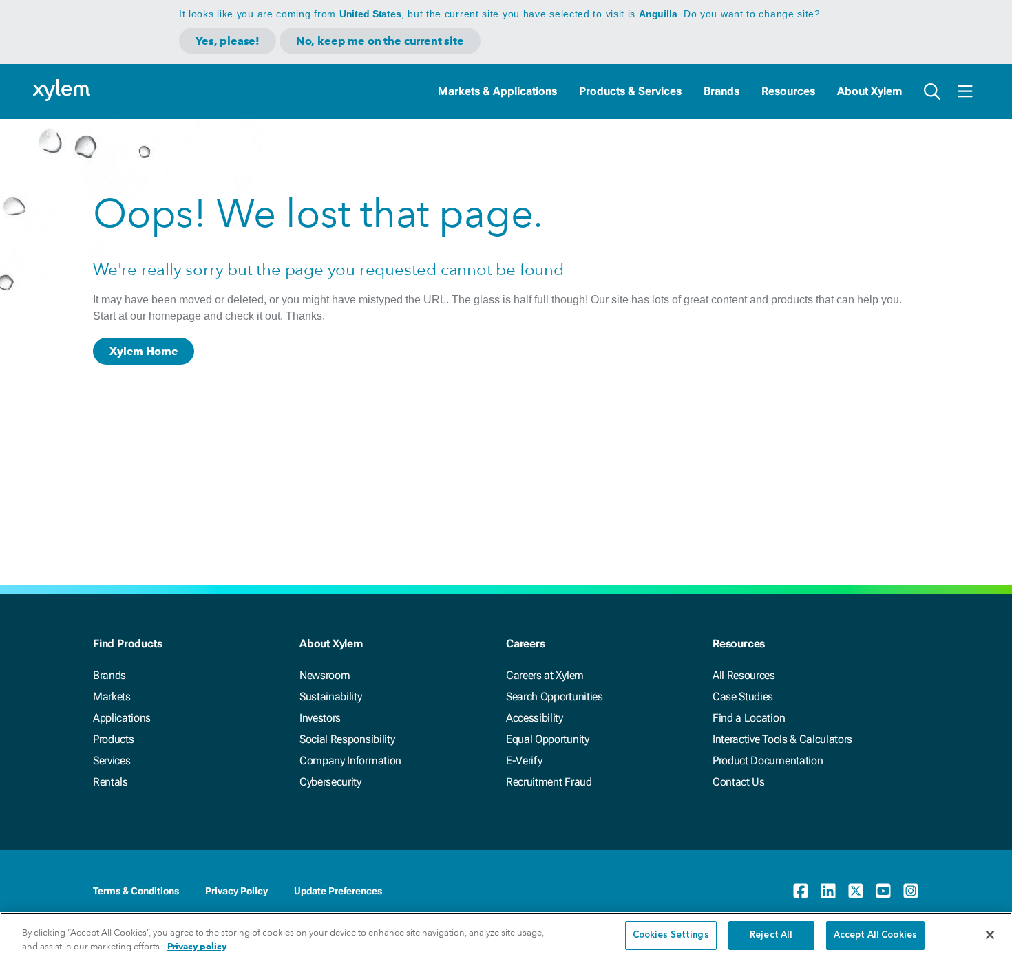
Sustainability (330, 696)
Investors (320, 717)
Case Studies (743, 696)
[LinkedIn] (828, 891)
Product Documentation (768, 760)
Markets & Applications (497, 91)
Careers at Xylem (545, 675)
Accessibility (534, 717)
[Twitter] (855, 891)
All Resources (744, 675)
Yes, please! (228, 40)
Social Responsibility (346, 739)
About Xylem (869, 91)
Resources (788, 91)
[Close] (990, 935)
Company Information (350, 760)
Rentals (110, 781)
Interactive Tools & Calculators (782, 739)
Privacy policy (196, 946)
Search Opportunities (554, 696)
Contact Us (739, 781)
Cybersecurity (330, 781)
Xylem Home (143, 351)
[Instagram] (911, 891)
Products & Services (630, 91)
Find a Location (749, 717)
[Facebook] (800, 891)
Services (111, 760)
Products (113, 739)
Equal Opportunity (547, 739)
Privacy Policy (236, 890)
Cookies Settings (671, 935)
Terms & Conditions (136, 890)
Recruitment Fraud (549, 781)
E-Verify (524, 760)
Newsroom (324, 675)
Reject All (771, 935)
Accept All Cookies (875, 935)
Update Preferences (338, 890)
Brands (721, 91)
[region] (506, 936)
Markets (112, 696)
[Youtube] (883, 891)
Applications (122, 717)
